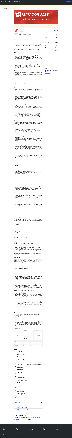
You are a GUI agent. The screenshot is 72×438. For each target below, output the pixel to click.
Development (29, 34)
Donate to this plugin (47, 73)
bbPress (57, 429)
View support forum (47, 65)
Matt (57, 428)
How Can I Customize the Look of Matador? (20, 407)
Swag (44, 430)
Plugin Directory (5, 3)
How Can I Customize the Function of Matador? (21, 409)
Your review (46, 59)
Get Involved (44, 427)
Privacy (4, 430)
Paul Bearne (21, 31)
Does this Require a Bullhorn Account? (19, 400)
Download (56, 30)
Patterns (17, 430)
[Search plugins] (11, 8)
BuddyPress (58, 430)
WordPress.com (58, 427)
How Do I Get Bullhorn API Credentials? (19, 402)
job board (54, 50)
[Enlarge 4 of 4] (41, 341)
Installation (24, 34)
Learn (30, 427)
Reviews (20, 34)
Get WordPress (68, 1)
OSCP (56, 50)
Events (44, 428)
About (3, 427)
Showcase (17, 427)
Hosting (4, 429)
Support (57, 34)
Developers (31, 429)
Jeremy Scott (32, 419)
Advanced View (47, 52)
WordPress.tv (32, 430)
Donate (44, 429)
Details (16, 34)
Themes (17, 428)
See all (57, 59)
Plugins (17, 429)
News (3, 428)
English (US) (56, 47)
